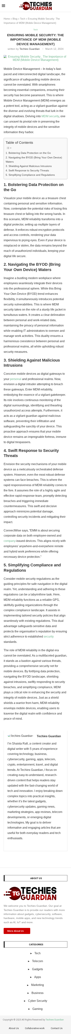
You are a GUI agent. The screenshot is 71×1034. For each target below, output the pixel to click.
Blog (15, 18)
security (49, 636)
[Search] (67, 6)
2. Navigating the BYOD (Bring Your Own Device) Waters (34, 159)
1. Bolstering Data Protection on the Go (28, 152)
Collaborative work (35, 1028)
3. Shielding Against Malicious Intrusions (29, 166)
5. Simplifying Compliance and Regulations (30, 174)
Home (7, 18)
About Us (14, 1028)
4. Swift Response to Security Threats (27, 170)
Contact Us (56, 1028)
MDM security (50, 116)
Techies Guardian (29, 48)
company (9, 540)
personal (15, 379)
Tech (22, 18)
